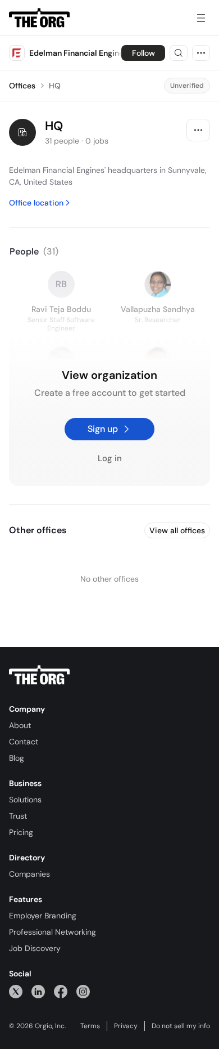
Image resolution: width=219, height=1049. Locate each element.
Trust (18, 816)
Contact (23, 741)
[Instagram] (83, 991)
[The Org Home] (39, 18)
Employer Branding (42, 915)
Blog (16, 758)
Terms (90, 1025)
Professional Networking (52, 932)
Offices (22, 85)
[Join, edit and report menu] (198, 130)
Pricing (21, 832)
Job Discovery (35, 948)
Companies (29, 874)
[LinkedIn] (38, 991)
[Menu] (201, 18)
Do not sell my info (181, 1025)
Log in (110, 458)
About (20, 725)
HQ (55, 86)
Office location (36, 203)
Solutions (25, 799)
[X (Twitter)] (15, 991)
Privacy (126, 1025)
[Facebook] (60, 991)
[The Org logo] (39, 675)
